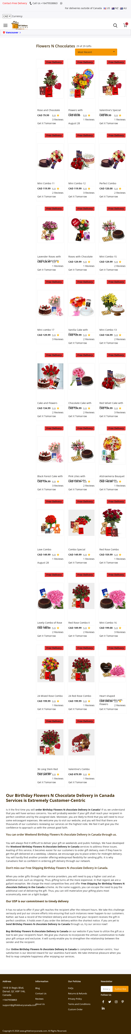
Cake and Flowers (47, 403)
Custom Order (75, 1009)
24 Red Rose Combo (79, 695)
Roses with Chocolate (80, 256)
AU (125, 8)
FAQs (70, 988)
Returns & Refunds (77, 993)
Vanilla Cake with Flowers (78, 331)
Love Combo (44, 549)
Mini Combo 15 (108, 256)
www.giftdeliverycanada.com (33, 1030)
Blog (37, 988)
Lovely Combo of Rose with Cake (49, 624)
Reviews (39, 998)
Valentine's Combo (79, 769)
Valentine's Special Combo (110, 112)
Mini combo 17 (45, 329)
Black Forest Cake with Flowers (50, 478)
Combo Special (76, 549)
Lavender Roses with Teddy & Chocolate (49, 258)
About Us (40, 1004)
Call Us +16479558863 (44, 3)
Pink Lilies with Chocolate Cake (77, 478)
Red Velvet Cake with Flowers (111, 405)
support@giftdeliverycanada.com (19, 1005)
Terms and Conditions (79, 1004)
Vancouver (12, 32)
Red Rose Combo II (79, 622)
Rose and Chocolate (48, 110)
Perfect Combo (107, 183)
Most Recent (85, 52)
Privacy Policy (75, 998)
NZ (116, 8)
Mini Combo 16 (108, 622)
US (108, 8)
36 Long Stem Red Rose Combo (47, 771)
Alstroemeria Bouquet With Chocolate (112, 478)
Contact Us (40, 993)
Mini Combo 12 (77, 183)
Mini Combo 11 (46, 183)
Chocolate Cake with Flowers (79, 405)
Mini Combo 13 (108, 329)
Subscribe (120, 989)
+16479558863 (10, 999)
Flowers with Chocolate (75, 112)
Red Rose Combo (109, 549)
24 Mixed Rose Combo (50, 695)
